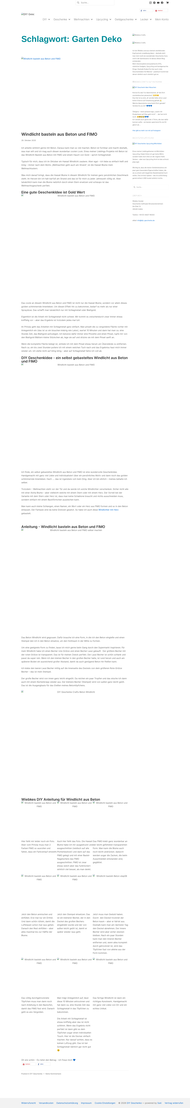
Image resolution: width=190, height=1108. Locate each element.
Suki (159, 1103)
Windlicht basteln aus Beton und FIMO (59, 134)
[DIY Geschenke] (27, 19)
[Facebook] (162, 2)
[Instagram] (150, 2)
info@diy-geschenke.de (146, 220)
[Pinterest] (154, 2)
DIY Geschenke (36, 1074)
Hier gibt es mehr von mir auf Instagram (146, 130)
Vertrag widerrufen (174, 1103)
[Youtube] (158, 2)
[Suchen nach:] (95, 2)
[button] (146, 10)
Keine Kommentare (53, 1074)
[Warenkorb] (167, 2)
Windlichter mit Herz (108, 509)
